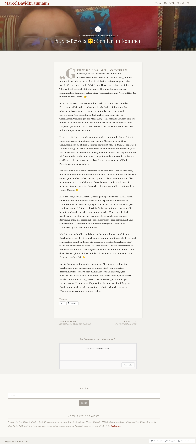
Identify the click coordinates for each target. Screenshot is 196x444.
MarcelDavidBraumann (27, 3)
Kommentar (128, 365)
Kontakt (181, 3)
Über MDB (169, 3)
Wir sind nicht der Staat (126, 322)
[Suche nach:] (188, 2)
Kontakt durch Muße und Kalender (75, 322)
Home (158, 3)
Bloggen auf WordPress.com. (17, 441)
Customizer (116, 426)
